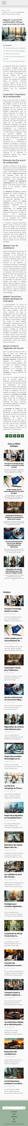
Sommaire (8, 45)
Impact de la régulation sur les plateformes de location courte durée (13, 817)
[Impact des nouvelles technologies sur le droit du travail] (14, 748)
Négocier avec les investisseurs (12, 54)
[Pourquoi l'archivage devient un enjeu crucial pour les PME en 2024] (14, 455)
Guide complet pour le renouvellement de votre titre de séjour (14, 491)
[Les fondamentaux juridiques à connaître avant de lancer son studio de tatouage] (14, 1073)
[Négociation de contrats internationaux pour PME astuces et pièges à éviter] (14, 561)
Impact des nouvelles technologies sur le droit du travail (12, 758)
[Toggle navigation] (4, 2)
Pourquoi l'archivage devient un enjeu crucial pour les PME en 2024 (14, 465)
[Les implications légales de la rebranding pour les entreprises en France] (14, 1014)
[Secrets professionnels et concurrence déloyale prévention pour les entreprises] (14, 533)
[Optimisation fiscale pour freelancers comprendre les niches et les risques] (14, 507)
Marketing (14, 1116)
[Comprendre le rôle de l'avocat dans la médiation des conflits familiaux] (14, 925)
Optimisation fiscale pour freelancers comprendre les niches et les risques (14, 517)
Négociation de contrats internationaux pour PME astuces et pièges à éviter (14, 571)
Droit (8, 10)
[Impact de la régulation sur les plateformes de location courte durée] (14, 807)
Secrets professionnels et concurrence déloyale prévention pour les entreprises (14, 544)
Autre (14, 1121)
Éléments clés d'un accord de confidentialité (15, 51)
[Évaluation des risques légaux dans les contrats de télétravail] (14, 837)
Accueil (3, 10)
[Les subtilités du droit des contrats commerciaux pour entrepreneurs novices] (14, 866)
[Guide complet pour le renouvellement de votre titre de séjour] (14, 481)
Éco (14, 1119)
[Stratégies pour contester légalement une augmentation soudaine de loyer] (14, 896)
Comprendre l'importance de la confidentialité (16, 48)
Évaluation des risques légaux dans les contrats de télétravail (13, 847)
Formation (14, 1111)
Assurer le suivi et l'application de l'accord (15, 61)
